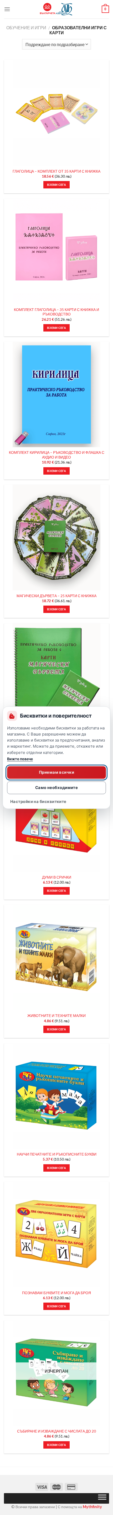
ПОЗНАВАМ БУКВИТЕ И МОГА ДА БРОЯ (56, 1293)
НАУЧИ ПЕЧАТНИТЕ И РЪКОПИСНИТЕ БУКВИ (56, 1154)
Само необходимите (56, 787)
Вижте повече (20, 759)
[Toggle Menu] (102, 1498)
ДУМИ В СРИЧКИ (56, 877)
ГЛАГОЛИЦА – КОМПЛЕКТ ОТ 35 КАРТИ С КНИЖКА (56, 171)
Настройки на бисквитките (38, 801)
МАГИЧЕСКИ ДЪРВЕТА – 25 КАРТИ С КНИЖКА (56, 596)
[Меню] (7, 9)
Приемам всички (56, 772)
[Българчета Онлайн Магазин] (56, 9)
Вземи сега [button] (56, 184)
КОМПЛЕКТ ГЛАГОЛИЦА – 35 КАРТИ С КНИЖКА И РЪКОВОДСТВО (56, 312)
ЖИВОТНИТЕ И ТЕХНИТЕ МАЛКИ (56, 1016)
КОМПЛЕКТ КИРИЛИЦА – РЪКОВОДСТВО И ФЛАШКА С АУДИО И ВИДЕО (56, 454)
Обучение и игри (26, 27)
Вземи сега (56, 1444)
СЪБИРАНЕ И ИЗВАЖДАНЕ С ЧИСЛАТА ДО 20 (56, 1431)
